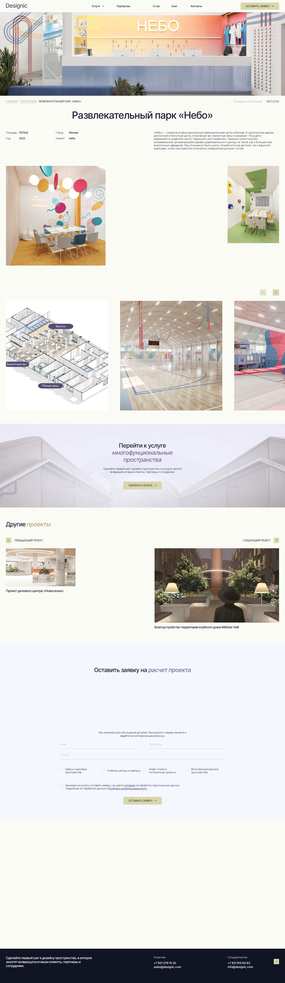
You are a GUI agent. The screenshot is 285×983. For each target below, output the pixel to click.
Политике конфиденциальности (127, 788)
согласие (129, 785)
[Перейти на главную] (40, 6)
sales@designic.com (169, 967)
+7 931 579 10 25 (166, 963)
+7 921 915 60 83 (240, 963)
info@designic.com (242, 967)
